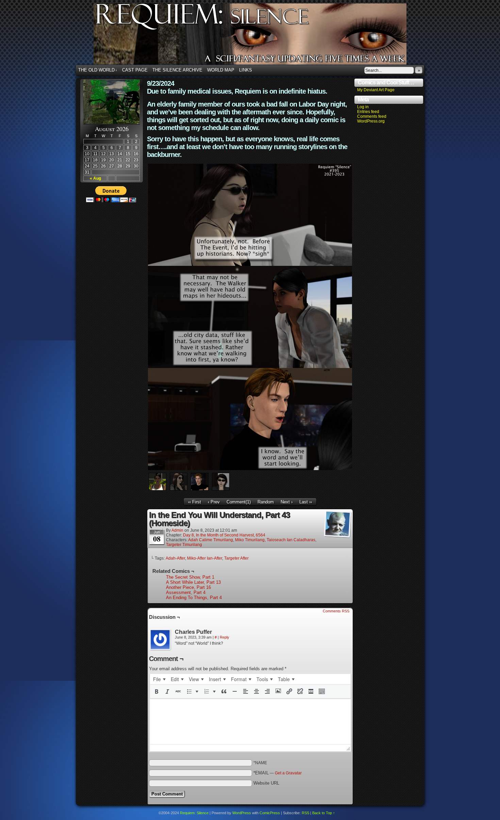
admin (177, 530)
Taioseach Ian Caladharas (291, 539)
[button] (156, 691)
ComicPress (270, 813)
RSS (305, 813)
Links (245, 70)
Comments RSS (336, 611)
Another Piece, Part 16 (188, 587)
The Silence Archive (177, 70)
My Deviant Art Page (376, 89)
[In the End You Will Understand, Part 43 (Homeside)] (250, 468)
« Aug (95, 178)
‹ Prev (214, 501)
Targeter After (236, 558)
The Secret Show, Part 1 (190, 577)
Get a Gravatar (288, 773)
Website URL (266, 783)
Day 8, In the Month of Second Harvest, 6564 (224, 535)
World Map (220, 70)
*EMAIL (277, 772)
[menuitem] (159, 679)
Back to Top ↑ (323, 813)
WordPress (241, 813)
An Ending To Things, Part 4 (194, 597)
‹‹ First (194, 501)
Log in (363, 106)
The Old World (97, 70)
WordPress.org (371, 121)
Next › (287, 501)
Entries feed (368, 111)
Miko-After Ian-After (204, 558)
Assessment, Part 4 (185, 592)
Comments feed (371, 116)
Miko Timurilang (250, 539)
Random (265, 501)
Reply (224, 637)
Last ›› (305, 501)
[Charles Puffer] (160, 640)
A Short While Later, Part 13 (193, 582)
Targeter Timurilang (184, 544)
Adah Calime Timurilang (210, 539)
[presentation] (159, 679)
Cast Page (135, 70)
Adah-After (175, 558)
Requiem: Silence (260, 36)
